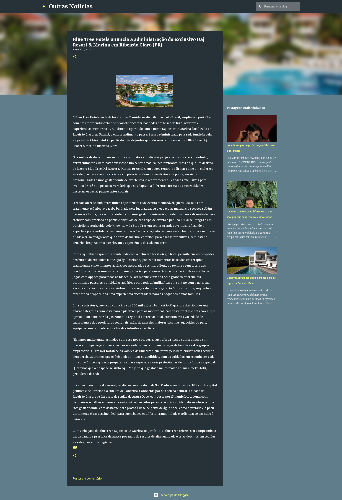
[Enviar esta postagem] (75, 448)
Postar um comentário (87, 478)
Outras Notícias (71, 6)
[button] (75, 56)
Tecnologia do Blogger (173, 495)
